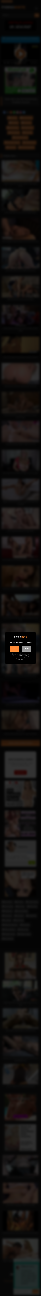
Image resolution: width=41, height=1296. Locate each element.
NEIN (26, 649)
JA (14, 649)
